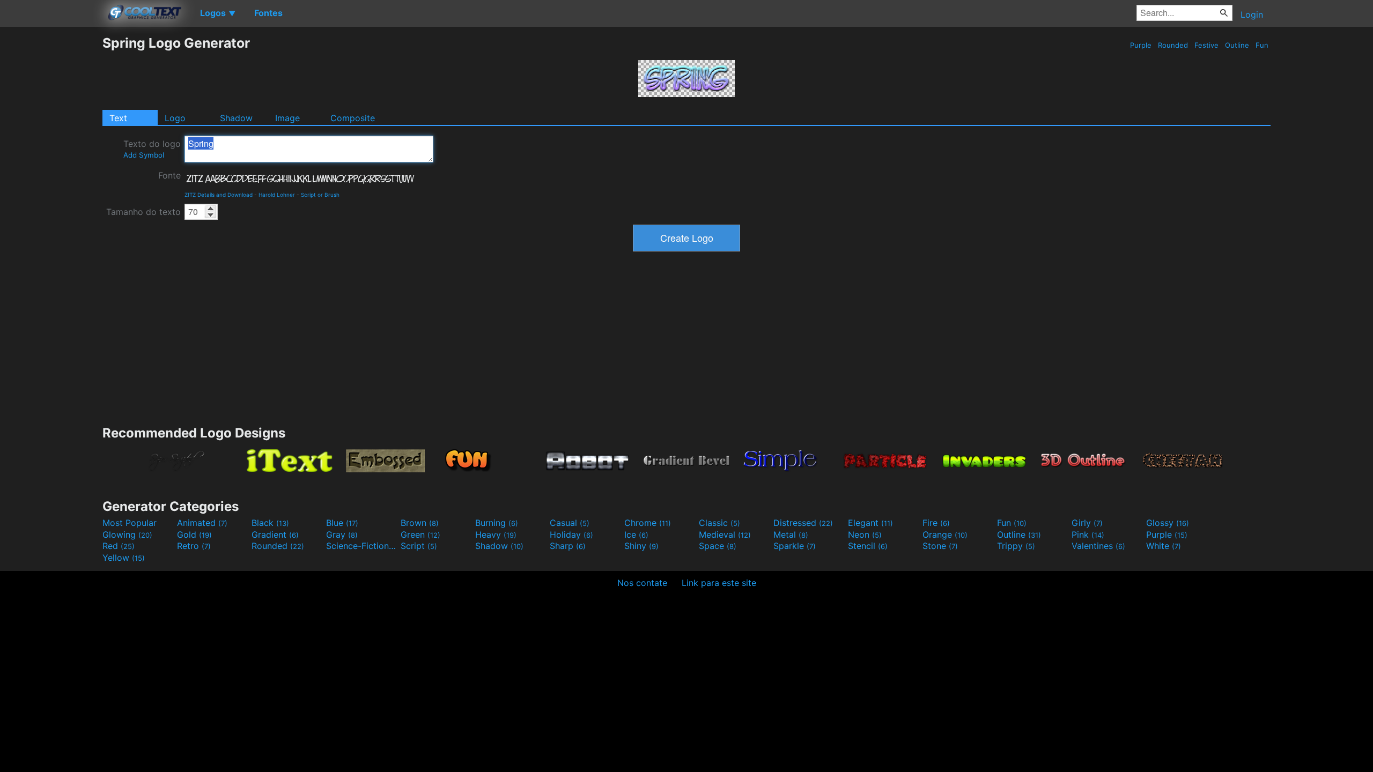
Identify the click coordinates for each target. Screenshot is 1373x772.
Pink (1088, 534)
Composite (352, 118)
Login (1252, 14)
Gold (194, 534)
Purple (1141, 45)
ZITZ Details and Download (218, 194)
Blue (342, 522)
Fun (1262, 45)
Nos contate (642, 582)
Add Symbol (143, 155)
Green (420, 534)
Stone (940, 545)
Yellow (123, 557)
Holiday (571, 534)
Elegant (870, 522)
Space (717, 545)
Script (419, 545)
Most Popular (129, 522)
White (1163, 545)
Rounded (1173, 45)
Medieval (725, 534)
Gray (342, 534)
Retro (194, 545)
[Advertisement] (51, 196)
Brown (420, 522)
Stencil (868, 545)
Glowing (127, 534)
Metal (790, 534)
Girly (1087, 522)
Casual (569, 522)
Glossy (1167, 522)
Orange (945, 534)
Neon (865, 534)
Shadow (236, 118)
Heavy (495, 534)
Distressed (803, 522)
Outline (1237, 45)
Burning (496, 522)
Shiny (641, 545)
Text (118, 118)
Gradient (275, 534)
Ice (636, 534)
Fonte (169, 175)
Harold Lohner (277, 194)
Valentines (1098, 545)
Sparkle (794, 545)
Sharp (568, 545)
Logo (175, 118)
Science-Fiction (362, 545)
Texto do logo (152, 148)
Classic (719, 522)
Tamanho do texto (143, 211)
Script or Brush (320, 194)
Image (287, 118)
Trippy (1016, 545)
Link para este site (719, 582)
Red (118, 545)
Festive (1206, 45)
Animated (202, 522)
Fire (936, 522)
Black (270, 522)
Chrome (647, 522)
